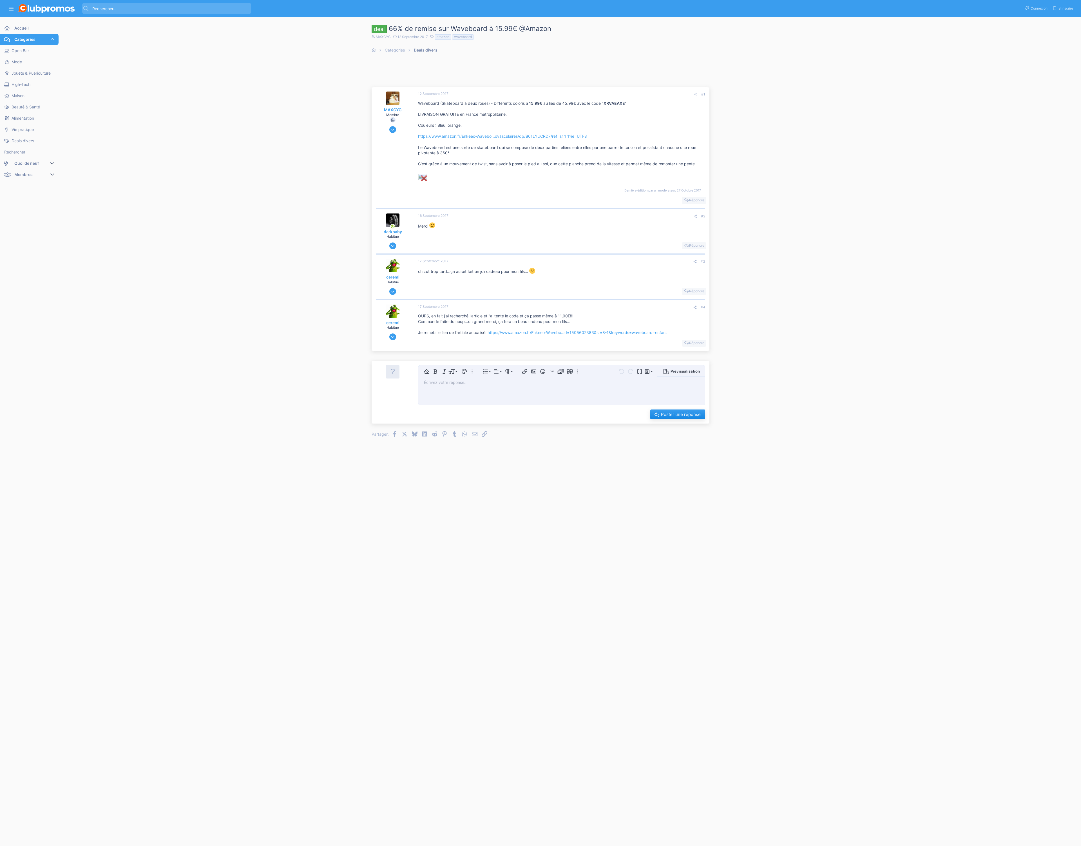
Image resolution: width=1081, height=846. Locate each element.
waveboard (463, 37)
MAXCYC (383, 37)
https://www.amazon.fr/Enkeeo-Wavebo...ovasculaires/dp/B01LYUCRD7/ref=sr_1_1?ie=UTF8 (502, 136)
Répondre (696, 200)
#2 (703, 216)
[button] (11, 9)
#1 (703, 94)
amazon (443, 37)
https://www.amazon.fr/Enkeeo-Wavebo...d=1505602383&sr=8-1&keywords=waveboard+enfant (577, 332)
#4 (703, 307)
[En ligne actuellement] (392, 226)
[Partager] (695, 94)
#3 (703, 261)
